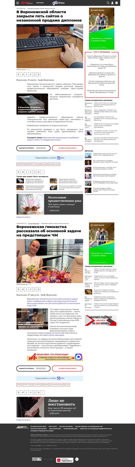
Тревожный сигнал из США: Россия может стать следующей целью (105, 154)
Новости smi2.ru (23, 217)
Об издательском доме (38, 426)
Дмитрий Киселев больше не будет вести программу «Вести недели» (105, 175)
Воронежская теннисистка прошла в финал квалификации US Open (101, 91)
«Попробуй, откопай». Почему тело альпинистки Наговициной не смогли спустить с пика (105, 132)
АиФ (28, 69)
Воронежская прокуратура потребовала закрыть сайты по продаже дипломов (53, 139)
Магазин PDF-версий (66, 426)
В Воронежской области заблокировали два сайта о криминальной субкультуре (68, 180)
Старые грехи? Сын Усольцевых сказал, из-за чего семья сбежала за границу (105, 277)
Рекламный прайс (55, 428)
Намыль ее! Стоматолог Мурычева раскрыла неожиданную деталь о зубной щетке (105, 104)
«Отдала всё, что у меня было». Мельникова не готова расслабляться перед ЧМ (101, 66)
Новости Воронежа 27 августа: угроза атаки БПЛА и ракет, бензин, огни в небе (101, 58)
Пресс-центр (53, 426)
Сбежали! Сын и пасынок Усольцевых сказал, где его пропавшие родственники (106, 125)
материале (32, 350)
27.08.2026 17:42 (21, 223)
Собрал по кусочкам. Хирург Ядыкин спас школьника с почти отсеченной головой (106, 305)
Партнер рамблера (49, 459)
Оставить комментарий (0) (67, 148)
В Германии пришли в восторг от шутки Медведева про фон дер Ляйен (105, 182)
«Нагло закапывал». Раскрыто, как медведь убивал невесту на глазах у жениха (105, 111)
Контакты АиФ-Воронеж (38, 428)
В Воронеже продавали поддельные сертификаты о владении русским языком (35, 180)
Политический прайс (70, 428)
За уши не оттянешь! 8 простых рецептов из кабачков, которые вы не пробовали (106, 291)
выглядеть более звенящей (52, 335)
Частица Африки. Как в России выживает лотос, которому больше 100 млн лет (105, 118)
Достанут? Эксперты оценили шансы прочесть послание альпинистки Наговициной (106, 139)
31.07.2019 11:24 (21, 8)
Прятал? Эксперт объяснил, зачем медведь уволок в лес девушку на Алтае (105, 270)
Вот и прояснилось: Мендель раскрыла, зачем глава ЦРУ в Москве (105, 161)
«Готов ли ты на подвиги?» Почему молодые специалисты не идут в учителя (70, 187)
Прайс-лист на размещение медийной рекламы (96, 428)
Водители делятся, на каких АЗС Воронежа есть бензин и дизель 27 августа (101, 74)
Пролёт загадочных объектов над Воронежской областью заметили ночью (101, 83)
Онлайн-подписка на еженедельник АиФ (89, 426)
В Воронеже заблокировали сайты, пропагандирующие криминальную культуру (35, 187)
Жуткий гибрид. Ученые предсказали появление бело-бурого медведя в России (106, 284)
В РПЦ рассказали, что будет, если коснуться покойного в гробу (104, 168)
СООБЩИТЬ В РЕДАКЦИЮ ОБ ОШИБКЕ (41, 431)
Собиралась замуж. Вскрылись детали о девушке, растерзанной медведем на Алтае (105, 298)
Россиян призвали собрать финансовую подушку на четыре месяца (104, 190)
